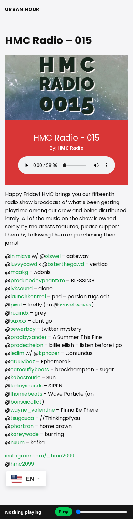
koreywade (24, 434)
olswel (53, 256)
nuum (17, 442)
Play (63, 512)
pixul (16, 304)
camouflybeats (29, 369)
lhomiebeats (26, 394)
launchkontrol (28, 296)
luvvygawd (23, 264)
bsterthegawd (65, 264)
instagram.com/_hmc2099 (39, 455)
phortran (22, 426)
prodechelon (26, 345)
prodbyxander (28, 337)
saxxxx (18, 321)
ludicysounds (26, 385)
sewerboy (23, 329)
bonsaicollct (26, 402)
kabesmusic (25, 377)
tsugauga (22, 418)
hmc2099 (22, 463)
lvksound (21, 288)
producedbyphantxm (37, 280)
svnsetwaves (74, 304)
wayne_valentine (32, 410)
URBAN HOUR (22, 9)
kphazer (49, 353)
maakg (19, 272)
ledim (17, 353)
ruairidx (19, 313)
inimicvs (20, 256)
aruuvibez (22, 361)
